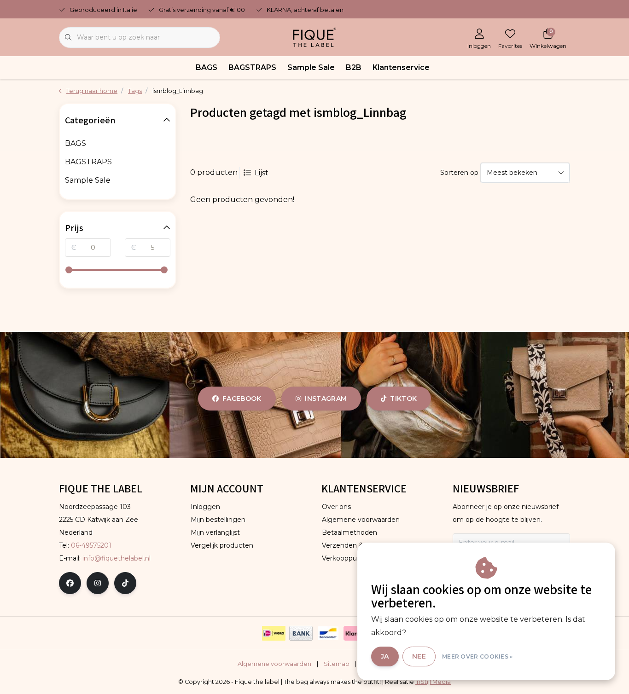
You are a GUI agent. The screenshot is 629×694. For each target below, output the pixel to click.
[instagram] (98, 583)
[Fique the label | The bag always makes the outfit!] (314, 36)
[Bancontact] (328, 633)
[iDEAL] (273, 633)
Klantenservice (401, 67)
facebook (242, 398)
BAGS (206, 67)
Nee (419, 656)
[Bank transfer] (301, 633)
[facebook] (70, 583)
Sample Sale (311, 67)
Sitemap (336, 663)
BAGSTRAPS (252, 67)
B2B (353, 67)
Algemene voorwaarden (274, 663)
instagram (326, 398)
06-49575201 (91, 545)
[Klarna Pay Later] (355, 633)
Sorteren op (459, 172)
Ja (385, 656)
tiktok (403, 398)
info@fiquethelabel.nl (116, 558)
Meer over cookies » (477, 656)
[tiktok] (125, 583)
